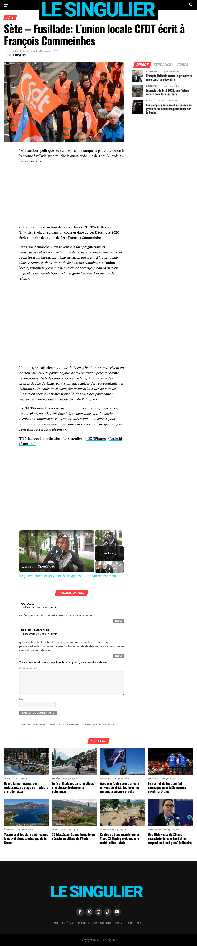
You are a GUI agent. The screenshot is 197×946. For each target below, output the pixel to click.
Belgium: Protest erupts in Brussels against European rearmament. (56, 535)
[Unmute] (102, 543)
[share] (86, 533)
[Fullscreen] (120, 543)
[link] (25, 536)
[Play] (97, 543)
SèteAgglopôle (104, 724)
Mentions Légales (64, 923)
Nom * (23, 699)
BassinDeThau (38, 724)
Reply (118, 621)
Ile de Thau (74, 724)
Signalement (135, 923)
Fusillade (57, 724)
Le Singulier (19, 55)
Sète (88, 724)
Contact (119, 923)
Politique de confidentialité (94, 923)
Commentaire (28, 668)
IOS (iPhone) (96, 438)
